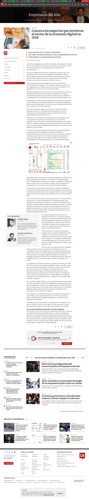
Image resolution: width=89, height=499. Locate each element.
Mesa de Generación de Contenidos (65, 454)
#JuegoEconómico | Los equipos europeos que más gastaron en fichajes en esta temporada (78, 427)
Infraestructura (35, 466)
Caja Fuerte (34, 456)
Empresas (23, 463)
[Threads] (15, 452)
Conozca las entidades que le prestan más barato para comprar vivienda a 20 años (14, 382)
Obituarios (34, 468)
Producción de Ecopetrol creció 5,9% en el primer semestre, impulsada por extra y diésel (50, 427)
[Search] (78, 4)
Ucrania (17, 423)
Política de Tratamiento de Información (65, 463)
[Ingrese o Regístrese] (87, 5)
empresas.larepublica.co (30, 480)
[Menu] (5, 4)
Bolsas (45, 434)
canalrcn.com (21, 482)
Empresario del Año (44, 15)
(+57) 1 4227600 (7, 458)
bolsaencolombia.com (55, 480)
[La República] (2, 4)
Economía (45, 459)
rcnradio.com (29, 482)
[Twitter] (72, 4)
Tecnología (73, 434)
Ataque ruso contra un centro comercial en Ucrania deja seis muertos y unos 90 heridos (21, 427)
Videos (33, 473)
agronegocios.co (19, 480)
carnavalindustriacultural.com (10, 482)
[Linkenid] (75, 4)
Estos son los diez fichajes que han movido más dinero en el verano (14, 408)
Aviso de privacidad (61, 459)
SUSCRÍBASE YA (67, 343)
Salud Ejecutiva (46, 469)
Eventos (45, 463)
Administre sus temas (10, 83)
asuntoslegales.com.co (9, 480)
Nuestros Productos (61, 456)
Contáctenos (60, 458)
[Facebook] (69, 4)
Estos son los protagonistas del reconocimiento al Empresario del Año (61, 365)
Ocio (44, 468)
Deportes (8, 405)
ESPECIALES (16, 4)
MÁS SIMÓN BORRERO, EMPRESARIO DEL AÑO (71, 411)
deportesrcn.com (61, 482)
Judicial (17, 434)
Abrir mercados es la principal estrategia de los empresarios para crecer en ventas (62, 382)
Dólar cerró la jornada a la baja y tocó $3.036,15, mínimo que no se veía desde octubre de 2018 (50, 438)
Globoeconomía (47, 464)
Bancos (7, 361)
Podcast (22, 469)
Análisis (44, 454)
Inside (44, 466)
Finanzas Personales (36, 464)
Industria (8, 396)
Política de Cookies (49, 495)
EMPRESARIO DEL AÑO (25, 4)
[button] (28, 338)
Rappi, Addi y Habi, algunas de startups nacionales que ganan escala (13, 400)
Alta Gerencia (35, 454)
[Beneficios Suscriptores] (83, 4)
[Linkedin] (74, 47)
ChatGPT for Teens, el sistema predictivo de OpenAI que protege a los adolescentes (77, 438)
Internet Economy (25, 468)
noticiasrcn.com (37, 482)
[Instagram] (13, 452)
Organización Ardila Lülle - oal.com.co (79, 481)
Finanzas (23, 464)
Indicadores (23, 466)
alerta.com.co (52, 482)
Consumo (23, 459)
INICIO (9, 4)
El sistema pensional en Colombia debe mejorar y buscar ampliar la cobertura (61, 397)
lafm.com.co (45, 482)
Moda (7, 370)
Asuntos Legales (24, 456)
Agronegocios (24, 454)
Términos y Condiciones (62, 461)
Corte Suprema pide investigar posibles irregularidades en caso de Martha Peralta (22, 438)
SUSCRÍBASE (85, 1)
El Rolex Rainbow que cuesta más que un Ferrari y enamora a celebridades (14, 374)
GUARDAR (81, 47)
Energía (45, 423)
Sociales (22, 473)
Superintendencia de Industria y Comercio (66, 466)
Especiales (34, 463)
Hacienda (8, 387)
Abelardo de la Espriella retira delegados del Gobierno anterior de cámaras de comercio (13, 391)
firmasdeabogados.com (42, 480)
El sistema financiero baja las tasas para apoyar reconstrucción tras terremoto (14, 364)
